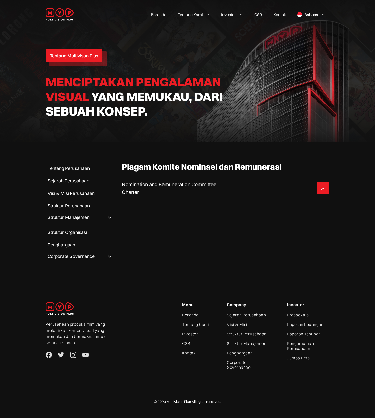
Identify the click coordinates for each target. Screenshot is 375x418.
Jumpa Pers (298, 358)
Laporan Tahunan (304, 334)
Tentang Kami (195, 324)
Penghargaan (240, 353)
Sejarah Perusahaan (246, 315)
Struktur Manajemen (246, 343)
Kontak (279, 14)
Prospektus (298, 315)
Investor (190, 334)
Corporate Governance (239, 365)
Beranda (158, 14)
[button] (193, 14)
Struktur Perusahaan (247, 334)
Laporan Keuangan (305, 324)
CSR (258, 14)
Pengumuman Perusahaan (300, 346)
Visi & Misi (237, 324)
